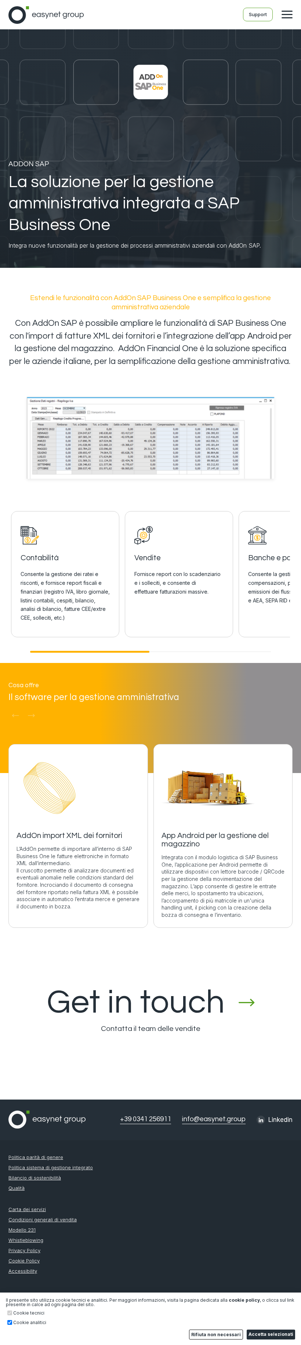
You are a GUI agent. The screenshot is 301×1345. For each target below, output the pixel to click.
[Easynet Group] (46, 21)
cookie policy (244, 1300)
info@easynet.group (214, 1119)
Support (258, 14)
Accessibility (22, 1271)
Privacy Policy (24, 1250)
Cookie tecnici (28, 1313)
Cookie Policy (24, 1260)
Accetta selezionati (271, 1334)
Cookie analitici (29, 1322)
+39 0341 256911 (145, 1119)
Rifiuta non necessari (216, 1334)
